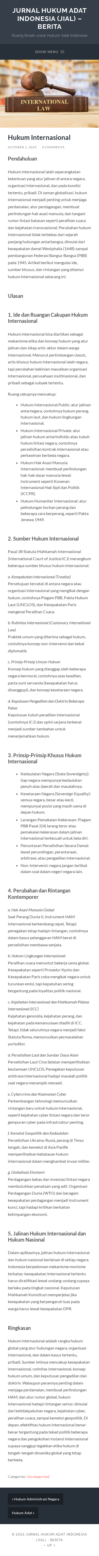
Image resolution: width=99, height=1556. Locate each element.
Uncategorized (38, 1477)
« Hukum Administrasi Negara (35, 1499)
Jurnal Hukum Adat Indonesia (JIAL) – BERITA (49, 18)
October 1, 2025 (22, 147)
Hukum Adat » (23, 1513)
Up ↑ (51, 1545)
